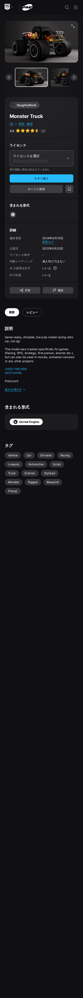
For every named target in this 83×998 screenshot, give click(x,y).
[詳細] (55, 268)
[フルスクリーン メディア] (73, 26)
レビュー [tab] (32, 312)
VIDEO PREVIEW (16, 369)
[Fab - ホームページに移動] (27, 7)
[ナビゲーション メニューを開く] (76, 7)
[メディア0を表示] (31, 77)
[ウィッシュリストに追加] (69, 189)
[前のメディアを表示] (9, 77)
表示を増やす (13, 389)
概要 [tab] (12, 312)
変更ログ (48, 242)
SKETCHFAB (13, 373)
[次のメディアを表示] (74, 77)
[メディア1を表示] (67, 77)
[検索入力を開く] (67, 7)
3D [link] (12, 123)
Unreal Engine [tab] (29, 421)
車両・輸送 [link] (26, 123)
